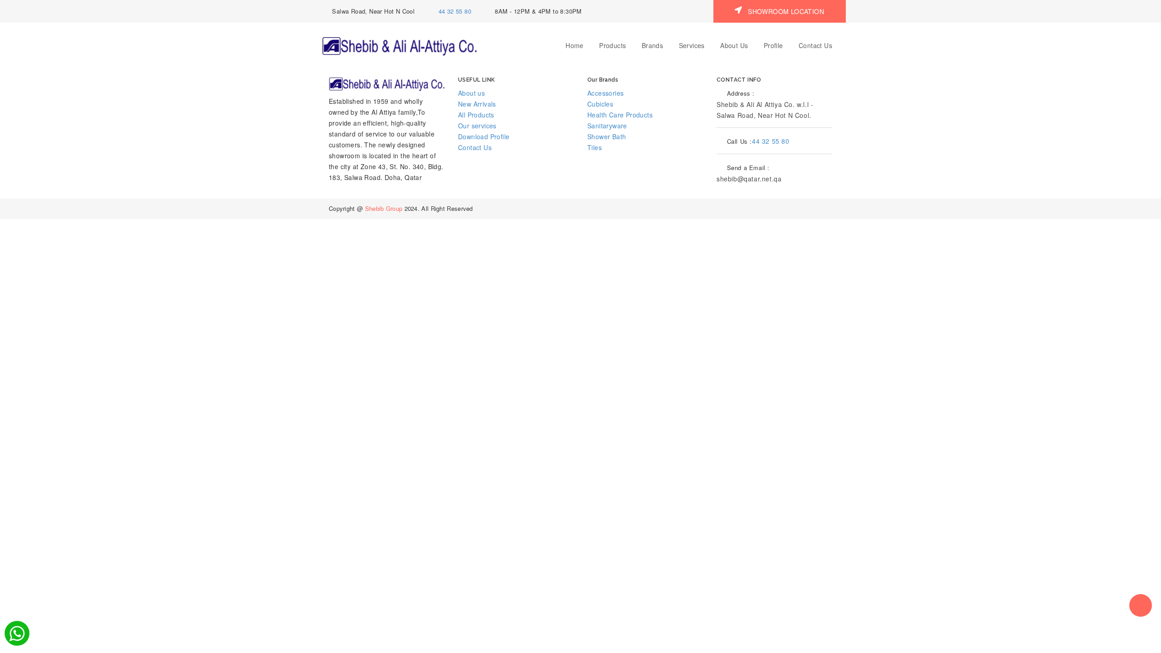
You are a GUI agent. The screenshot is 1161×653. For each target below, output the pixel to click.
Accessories (605, 92)
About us (471, 92)
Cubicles (600, 103)
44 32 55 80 (455, 11)
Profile (773, 45)
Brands (652, 45)
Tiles (594, 147)
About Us (734, 45)
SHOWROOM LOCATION (785, 11)
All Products (476, 114)
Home (575, 45)
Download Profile (483, 136)
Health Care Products (620, 114)
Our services (477, 125)
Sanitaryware (607, 125)
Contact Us (815, 45)
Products (612, 45)
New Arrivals (477, 103)
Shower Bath (606, 136)
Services (692, 45)
